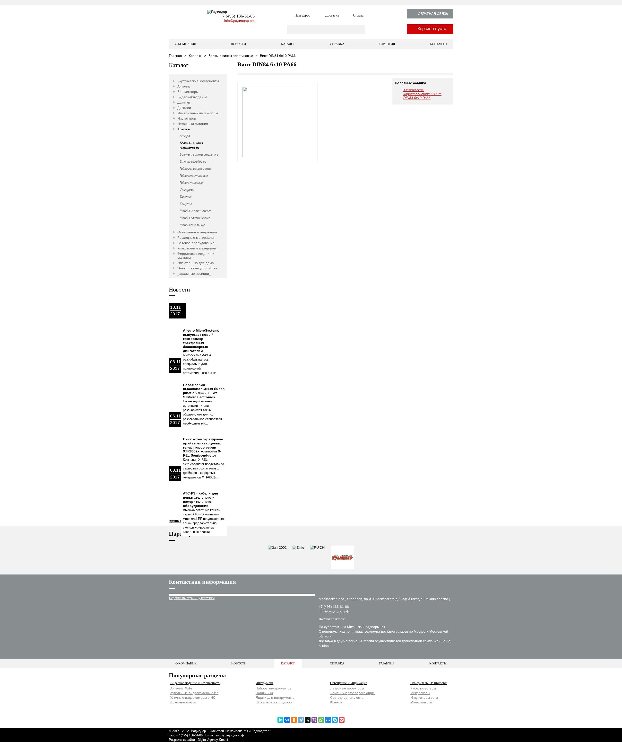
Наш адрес (302, 15)
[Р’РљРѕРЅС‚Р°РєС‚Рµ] (287, 720)
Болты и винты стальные (199, 155)
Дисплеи (184, 108)
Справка (337, 44)
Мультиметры (421, 702)
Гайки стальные (191, 183)
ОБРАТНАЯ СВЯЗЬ (433, 14)
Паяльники (264, 693)
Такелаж (185, 197)
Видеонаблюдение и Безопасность (195, 683)
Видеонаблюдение (192, 97)
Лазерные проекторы (347, 688)
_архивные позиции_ (194, 273)
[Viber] (314, 720)
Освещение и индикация (197, 232)
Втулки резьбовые (193, 162)
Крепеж (195, 56)
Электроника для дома (195, 263)
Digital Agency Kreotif (213, 740)
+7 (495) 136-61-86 (237, 16)
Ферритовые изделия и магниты (195, 255)
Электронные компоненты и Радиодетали (240, 731)
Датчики (183, 102)
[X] (308, 720)
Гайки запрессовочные (195, 169)
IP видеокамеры (183, 702)
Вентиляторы (188, 92)
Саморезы (187, 190)
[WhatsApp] (321, 720)
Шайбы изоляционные (195, 211)
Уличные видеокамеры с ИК (192, 697)
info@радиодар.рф (239, 21)
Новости (238, 44)
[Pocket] (342, 720)
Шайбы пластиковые (195, 218)
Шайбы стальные (192, 225)
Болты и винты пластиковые (230, 56)
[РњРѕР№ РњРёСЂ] (328, 720)
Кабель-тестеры (423, 688)
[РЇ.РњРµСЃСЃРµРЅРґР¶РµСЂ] (280, 720)
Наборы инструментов (273, 688)
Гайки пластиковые (194, 176)
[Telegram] (301, 720)
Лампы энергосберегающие (352, 693)
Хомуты (186, 204)
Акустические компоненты (198, 81)
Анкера (185, 136)
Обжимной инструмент (274, 702)
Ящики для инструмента (275, 697)
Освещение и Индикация (348, 683)
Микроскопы (420, 693)
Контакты (438, 44)
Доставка (332, 15)
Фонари (336, 702)
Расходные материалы (195, 237)
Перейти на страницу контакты (192, 598)
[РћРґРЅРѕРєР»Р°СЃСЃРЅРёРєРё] (294, 720)
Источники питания (192, 124)
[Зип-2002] (277, 558)
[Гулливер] (342, 558)
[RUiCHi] (317, 558)
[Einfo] (298, 558)
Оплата (358, 15)
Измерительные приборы (197, 113)
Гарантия (387, 44)
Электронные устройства (197, 268)
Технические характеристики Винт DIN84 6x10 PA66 (422, 94)
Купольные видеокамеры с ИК (194, 693)
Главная (175, 56)
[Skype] (335, 720)
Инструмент (186, 118)
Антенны (184, 86)
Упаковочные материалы (197, 248)
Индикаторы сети (424, 697)
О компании (185, 44)
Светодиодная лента (346, 697)
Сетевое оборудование (196, 243)
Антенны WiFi (181, 688)
